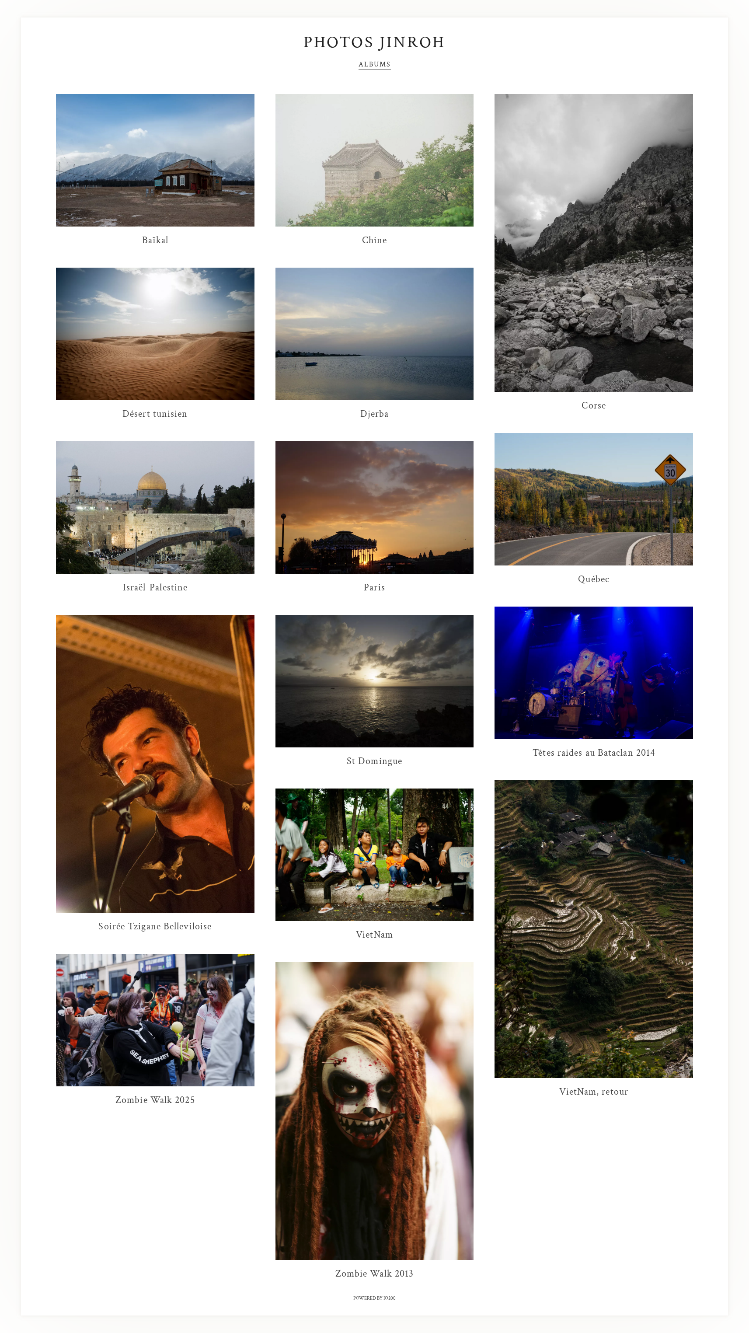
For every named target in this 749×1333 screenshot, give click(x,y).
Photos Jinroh (374, 42)
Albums (375, 64)
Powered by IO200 (374, 1298)
